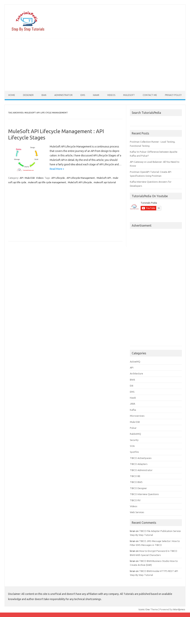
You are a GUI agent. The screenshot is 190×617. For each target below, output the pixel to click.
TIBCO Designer (138, 488)
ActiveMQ (135, 361)
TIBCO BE (135, 476)
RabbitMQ (135, 433)
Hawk (96, 95)
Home (11, 95)
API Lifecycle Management (81, 177)
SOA (132, 446)
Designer (28, 95)
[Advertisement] (95, 65)
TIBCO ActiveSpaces (141, 458)
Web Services (137, 512)
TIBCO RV (135, 500)
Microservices (137, 415)
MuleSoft (129, 95)
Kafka (133, 409)
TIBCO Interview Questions (144, 494)
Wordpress (179, 609)
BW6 (44, 95)
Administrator (63, 95)
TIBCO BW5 (136, 482)
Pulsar (133, 428)
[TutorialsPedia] (27, 32)
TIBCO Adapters (139, 464)
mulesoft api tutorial (105, 182)
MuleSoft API (104, 177)
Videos (111, 95)
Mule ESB (30, 177)
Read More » (57, 168)
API (21, 177)
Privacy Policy (173, 95)
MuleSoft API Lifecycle (80, 182)
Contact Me (150, 95)
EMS (83, 95)
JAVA (132, 403)
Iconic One (144, 609)
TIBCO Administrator (141, 470)
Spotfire (134, 452)
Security (134, 440)
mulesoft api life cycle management (47, 182)
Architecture (136, 373)
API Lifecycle (58, 177)
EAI (131, 385)
